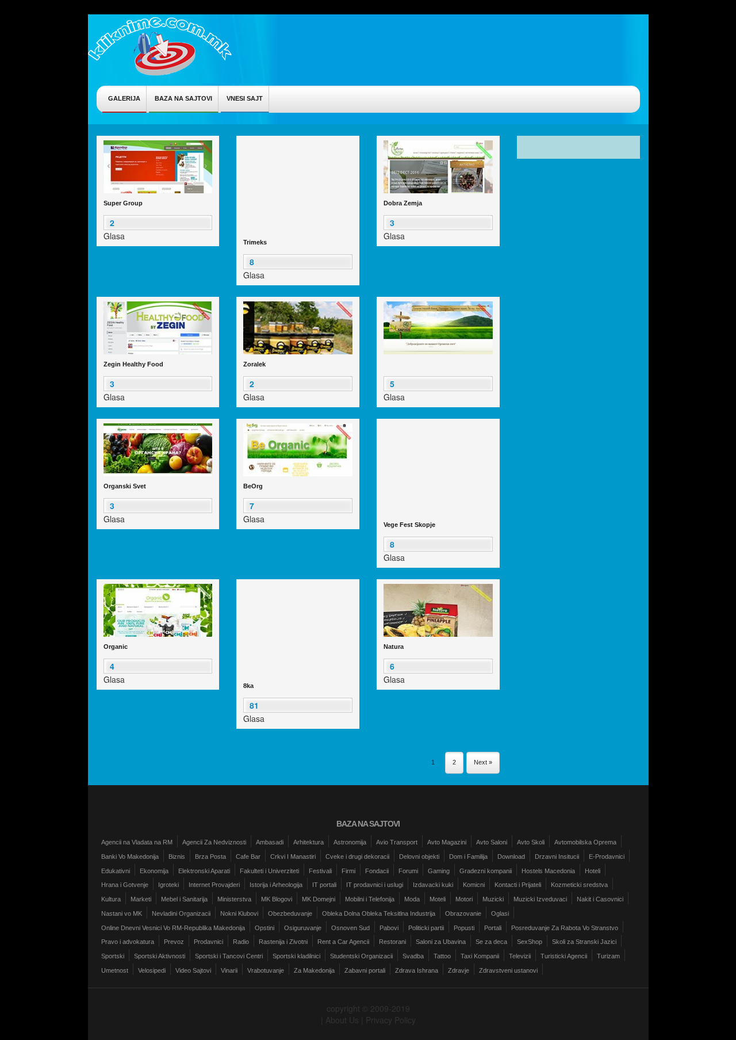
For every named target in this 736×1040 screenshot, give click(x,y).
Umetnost (114, 970)
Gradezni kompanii (485, 870)
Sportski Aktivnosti (159, 956)
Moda (412, 899)
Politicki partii (426, 927)
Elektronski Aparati (204, 870)
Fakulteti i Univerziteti (269, 870)
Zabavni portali (364, 970)
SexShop (529, 941)
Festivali (320, 870)
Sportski (112, 956)
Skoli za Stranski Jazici (584, 941)
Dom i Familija (468, 856)
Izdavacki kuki (433, 884)
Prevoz (174, 941)
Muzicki (493, 899)
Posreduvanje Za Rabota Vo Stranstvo (564, 927)
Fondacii (377, 870)
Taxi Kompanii (480, 956)
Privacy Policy (391, 1020)
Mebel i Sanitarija (184, 899)
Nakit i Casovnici (600, 899)
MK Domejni (318, 899)
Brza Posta (210, 856)
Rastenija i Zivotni (283, 941)
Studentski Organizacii (361, 956)
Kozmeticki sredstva (579, 884)
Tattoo (442, 956)
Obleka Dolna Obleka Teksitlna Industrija (378, 913)
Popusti (464, 927)
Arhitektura (308, 842)
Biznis (176, 856)
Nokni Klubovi (239, 913)
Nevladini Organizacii (181, 913)
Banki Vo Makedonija (130, 856)
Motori (464, 899)
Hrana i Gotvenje (124, 884)
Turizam (608, 956)
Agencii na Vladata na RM (136, 842)
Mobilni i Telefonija (369, 899)
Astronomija (350, 842)
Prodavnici (208, 941)
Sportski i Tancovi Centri (229, 956)
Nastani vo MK (121, 913)
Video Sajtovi (193, 970)
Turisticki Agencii (563, 956)
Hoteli (592, 870)
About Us (342, 1020)
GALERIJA (124, 98)
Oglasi (500, 913)
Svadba (413, 956)
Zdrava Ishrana (416, 970)
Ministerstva (234, 899)
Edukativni (115, 870)
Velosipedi (152, 970)
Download (511, 856)
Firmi (348, 870)
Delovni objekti (419, 856)
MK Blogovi (276, 899)
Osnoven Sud (350, 927)
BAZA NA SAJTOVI (183, 98)
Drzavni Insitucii (557, 856)
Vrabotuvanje (265, 970)
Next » (483, 762)
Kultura (111, 899)
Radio (241, 941)
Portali (492, 927)
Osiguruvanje (302, 927)
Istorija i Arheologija (276, 884)
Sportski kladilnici (296, 956)
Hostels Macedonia (548, 870)
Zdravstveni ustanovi (508, 970)
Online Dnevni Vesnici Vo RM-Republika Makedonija (173, 927)
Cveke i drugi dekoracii (357, 856)
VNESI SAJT (245, 98)
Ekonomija (154, 870)
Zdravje (458, 970)
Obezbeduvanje (290, 913)
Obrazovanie (463, 913)
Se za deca (491, 941)
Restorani (392, 941)
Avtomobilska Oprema (585, 842)
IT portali (324, 884)
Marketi (141, 899)
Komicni (474, 884)
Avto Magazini (446, 842)
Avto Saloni (491, 842)
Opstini (264, 927)
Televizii (520, 956)
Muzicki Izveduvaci (540, 899)
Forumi (408, 870)
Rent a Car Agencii (343, 941)
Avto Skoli (531, 842)
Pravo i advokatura (127, 941)
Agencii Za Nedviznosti (214, 842)
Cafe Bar (248, 856)
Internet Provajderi (214, 884)
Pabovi (388, 927)
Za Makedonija (314, 970)
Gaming (439, 870)
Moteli (438, 899)
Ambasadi (269, 842)
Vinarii (229, 970)
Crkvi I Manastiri (293, 856)
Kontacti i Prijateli (517, 884)
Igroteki (168, 884)
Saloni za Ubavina (441, 941)
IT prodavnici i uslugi (374, 884)
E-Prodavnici (606, 856)
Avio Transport (396, 842)
